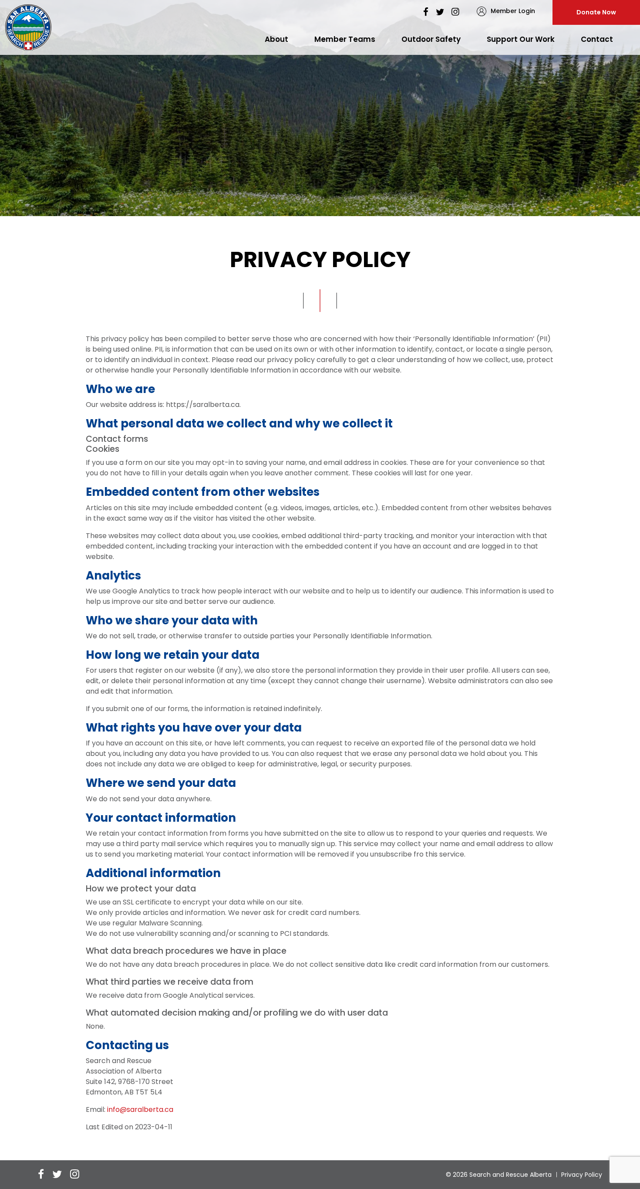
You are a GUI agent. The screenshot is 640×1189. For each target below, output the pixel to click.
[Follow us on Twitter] (440, 12)
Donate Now (596, 12)
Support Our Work (521, 39)
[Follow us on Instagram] (455, 12)
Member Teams (344, 39)
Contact (597, 39)
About (276, 39)
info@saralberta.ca (140, 1109)
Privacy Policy (581, 1174)
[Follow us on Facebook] (425, 12)
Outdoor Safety (431, 39)
